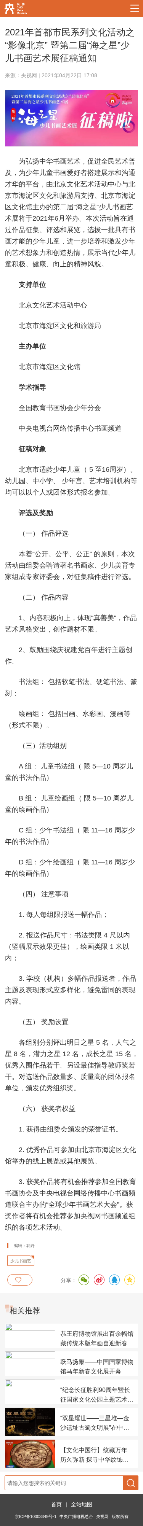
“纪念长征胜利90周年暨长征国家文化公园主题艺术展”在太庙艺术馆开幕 (95, 1395)
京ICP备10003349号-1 (35, 1516)
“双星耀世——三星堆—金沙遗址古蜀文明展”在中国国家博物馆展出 (94, 1423)
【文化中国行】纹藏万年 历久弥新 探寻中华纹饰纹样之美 (94, 1455)
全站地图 (81, 1504)
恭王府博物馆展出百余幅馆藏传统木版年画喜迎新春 (96, 1338)
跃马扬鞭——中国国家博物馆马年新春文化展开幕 (96, 1367)
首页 (56, 1504)
